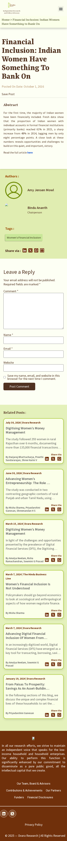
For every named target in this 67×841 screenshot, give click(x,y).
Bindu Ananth (37, 207)
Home (6, 20)
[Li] (4, 813)
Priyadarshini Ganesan (21, 713)
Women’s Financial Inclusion (24, 237)
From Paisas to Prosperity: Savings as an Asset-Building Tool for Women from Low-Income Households (27, 690)
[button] (61, 9)
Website (8, 362)
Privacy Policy (33, 825)
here (30, 152)
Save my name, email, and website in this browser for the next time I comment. (33, 377)
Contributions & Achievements (24, 790)
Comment (10, 291)
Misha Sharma (16, 507)
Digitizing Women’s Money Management (25, 531)
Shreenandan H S (26, 510)
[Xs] (12, 813)
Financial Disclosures (40, 797)
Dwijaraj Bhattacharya (21, 457)
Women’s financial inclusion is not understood (28, 586)
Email (8, 348)
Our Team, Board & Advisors (33, 783)
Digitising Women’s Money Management (25, 430)
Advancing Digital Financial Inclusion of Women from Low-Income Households (25, 637)
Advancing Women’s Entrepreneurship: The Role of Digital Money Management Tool (28, 485)
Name (8, 334)
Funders (19, 797)
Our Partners (53, 790)
